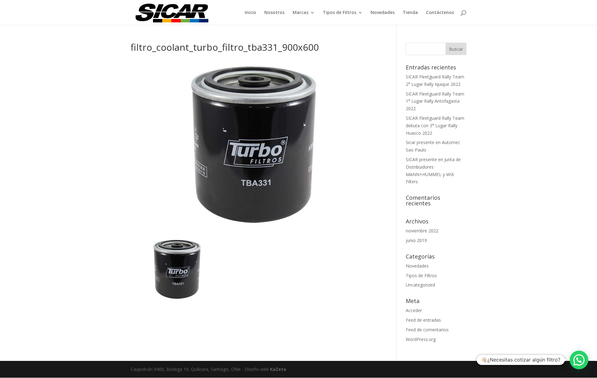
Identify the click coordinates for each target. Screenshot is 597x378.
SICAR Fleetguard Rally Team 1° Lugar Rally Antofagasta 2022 (435, 101)
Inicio (250, 12)
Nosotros (274, 12)
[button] (579, 360)
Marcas (300, 12)
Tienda (410, 12)
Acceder (414, 310)
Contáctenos (440, 12)
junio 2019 (416, 240)
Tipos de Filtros (339, 12)
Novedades (383, 12)
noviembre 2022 (422, 231)
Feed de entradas (423, 320)
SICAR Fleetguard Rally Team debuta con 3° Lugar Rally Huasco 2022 (435, 125)
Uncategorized (420, 285)
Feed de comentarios (427, 330)
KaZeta (278, 369)
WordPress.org (421, 339)
